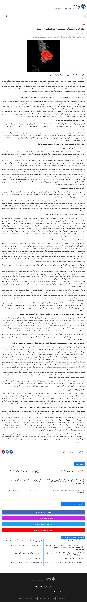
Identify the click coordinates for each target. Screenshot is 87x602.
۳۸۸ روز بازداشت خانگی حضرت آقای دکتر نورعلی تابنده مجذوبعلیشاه (68, 491)
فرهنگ (83, 24)
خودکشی (76, 452)
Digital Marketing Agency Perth (28, 598)
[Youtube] (36, 587)
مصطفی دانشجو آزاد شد (35, 559)
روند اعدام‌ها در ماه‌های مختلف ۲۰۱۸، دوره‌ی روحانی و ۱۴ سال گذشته (64, 562)
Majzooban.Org (57, 591)
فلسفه (67, 452)
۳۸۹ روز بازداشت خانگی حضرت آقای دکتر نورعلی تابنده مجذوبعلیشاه (25, 481)
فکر (64, 452)
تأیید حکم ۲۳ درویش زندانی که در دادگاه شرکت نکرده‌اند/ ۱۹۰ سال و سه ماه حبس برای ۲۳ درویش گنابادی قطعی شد (64, 554)
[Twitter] (41, 587)
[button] (84, 16)
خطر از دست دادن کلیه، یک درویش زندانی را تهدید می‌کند (26, 553)
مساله (61, 452)
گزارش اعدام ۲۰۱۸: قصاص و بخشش (73, 559)
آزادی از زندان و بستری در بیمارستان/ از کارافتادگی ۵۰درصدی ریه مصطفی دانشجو (22, 472)
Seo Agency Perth (63, 598)
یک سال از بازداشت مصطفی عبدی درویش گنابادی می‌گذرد (24, 491)
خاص (80, 452)
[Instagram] (46, 587)
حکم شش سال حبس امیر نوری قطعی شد (72, 471)
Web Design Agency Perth (47, 598)
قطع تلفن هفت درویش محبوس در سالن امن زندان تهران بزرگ (24, 562)
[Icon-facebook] (51, 587)
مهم (58, 452)
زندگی (71, 452)
